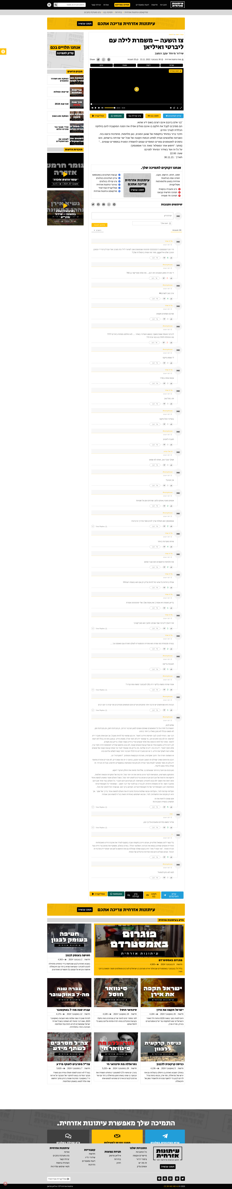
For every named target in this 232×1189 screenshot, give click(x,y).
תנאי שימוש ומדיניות (60, 1166)
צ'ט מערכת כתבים (92, 12)
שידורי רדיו (90, 1157)
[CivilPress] (177, 4)
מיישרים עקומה (140, 1155)
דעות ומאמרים (142, 5)
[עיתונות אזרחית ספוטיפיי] (177, 1178)
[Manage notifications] (5, 1184)
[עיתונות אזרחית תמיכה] (165, 1178)
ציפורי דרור (141, 1159)
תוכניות (163, 5)
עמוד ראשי (180, 34)
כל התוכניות (141, 1152)
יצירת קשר (96, 5)
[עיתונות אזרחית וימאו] (170, 1178)
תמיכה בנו (108, 12)
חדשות (154, 5)
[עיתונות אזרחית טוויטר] (183, 1178)
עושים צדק (142, 1166)
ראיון (119, 1163)
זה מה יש (143, 1163)
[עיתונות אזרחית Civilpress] (168, 1154)
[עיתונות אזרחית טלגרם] (159, 1178)
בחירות (118, 12)
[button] (3, 51)
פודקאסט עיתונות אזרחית (136, 12)
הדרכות (91, 1164)
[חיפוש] (56, 5)
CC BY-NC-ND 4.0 (171, 1186)
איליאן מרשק (115, 1155)
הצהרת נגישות (62, 1163)
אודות (106, 5)
